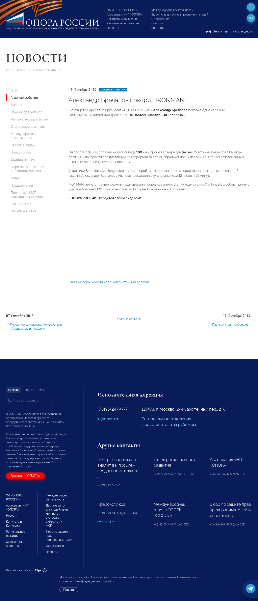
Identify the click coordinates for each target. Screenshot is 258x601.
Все (14, 90)
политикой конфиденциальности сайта (88, 581)
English (29, 389)
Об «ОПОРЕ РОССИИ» (122, 10)
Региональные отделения (166, 418)
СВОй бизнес (21, 204)
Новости (157, 23)
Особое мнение (23, 160)
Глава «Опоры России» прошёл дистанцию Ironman (109, 282)
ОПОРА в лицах (22, 145)
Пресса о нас (21, 152)
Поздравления (22, 185)
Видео (16, 178)
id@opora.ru (108, 418)
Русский (13, 389)
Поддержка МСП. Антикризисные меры (27, 195)
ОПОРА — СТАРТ (23, 211)
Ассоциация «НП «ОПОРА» (125, 14)
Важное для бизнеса (27, 112)
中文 (42, 389)
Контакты (157, 27)
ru (251, 18)
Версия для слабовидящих (233, 31)
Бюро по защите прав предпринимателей (179, 14)
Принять (69, 589)
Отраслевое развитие (28, 127)
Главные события (44, 70)
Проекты (113, 27)
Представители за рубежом (169, 424)
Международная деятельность (172, 10)
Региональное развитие (123, 23)
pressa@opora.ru (108, 521)
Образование (160, 19)
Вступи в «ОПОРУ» (25, 476)
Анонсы (17, 105)
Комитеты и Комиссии (122, 19)
